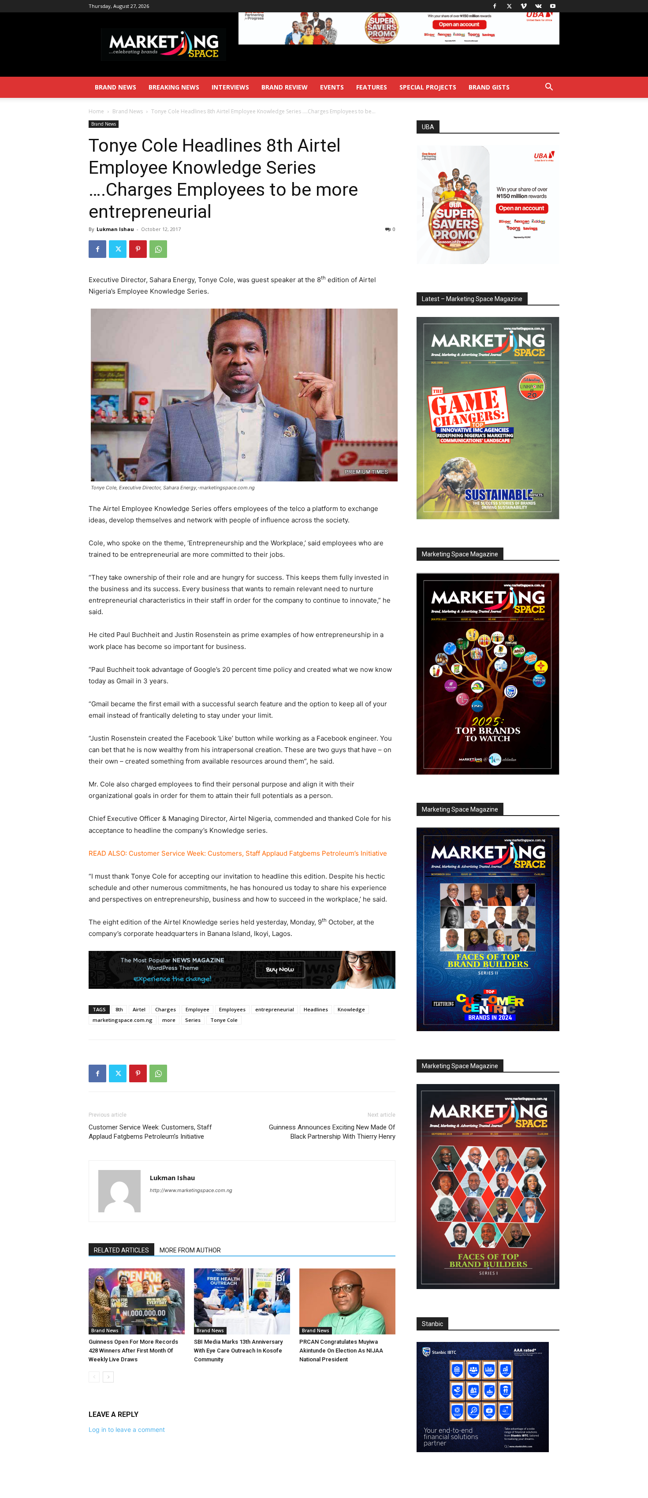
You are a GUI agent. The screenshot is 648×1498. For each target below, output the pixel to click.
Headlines (316, 1009)
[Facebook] (494, 6)
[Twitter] (509, 6)
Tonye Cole (224, 1020)
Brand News (115, 87)
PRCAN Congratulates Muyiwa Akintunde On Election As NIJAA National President (341, 1350)
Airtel (139, 1009)
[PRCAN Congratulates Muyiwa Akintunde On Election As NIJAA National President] (347, 1301)
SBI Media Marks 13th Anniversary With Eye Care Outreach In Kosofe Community (238, 1350)
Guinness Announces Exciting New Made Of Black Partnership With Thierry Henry (332, 1131)
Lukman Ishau (115, 229)
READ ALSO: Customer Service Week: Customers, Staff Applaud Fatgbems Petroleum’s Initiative (238, 853)
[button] (548, 88)
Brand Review (284, 87)
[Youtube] (552, 6)
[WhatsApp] (158, 249)
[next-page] (108, 1376)
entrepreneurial (274, 1009)
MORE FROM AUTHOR (190, 1250)
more (168, 1020)
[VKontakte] (538, 6)
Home (96, 111)
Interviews (230, 87)
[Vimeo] (523, 6)
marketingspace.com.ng (123, 1020)
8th (119, 1009)
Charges (165, 1009)
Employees (232, 1009)
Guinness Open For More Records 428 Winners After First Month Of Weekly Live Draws (133, 1350)
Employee (197, 1009)
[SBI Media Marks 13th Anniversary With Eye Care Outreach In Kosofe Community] (242, 1301)
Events (332, 87)
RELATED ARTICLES (121, 1250)
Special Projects (427, 87)
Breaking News (174, 87)
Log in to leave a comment (127, 1429)
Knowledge (351, 1009)
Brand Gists (489, 87)
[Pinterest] (138, 249)
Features (371, 87)
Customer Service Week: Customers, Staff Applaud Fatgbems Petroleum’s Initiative (150, 1131)
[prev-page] (94, 1376)
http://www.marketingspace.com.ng (191, 1190)
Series (193, 1020)
